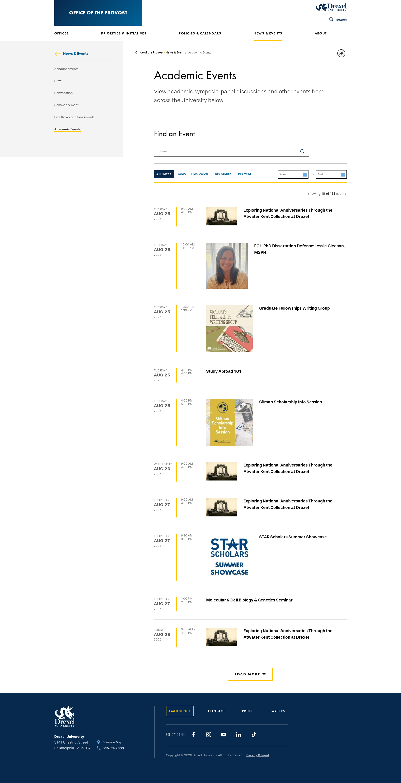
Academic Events (67, 129)
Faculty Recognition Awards (74, 117)
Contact (216, 711)
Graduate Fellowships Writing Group (294, 308)
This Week (199, 174)
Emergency (180, 711)
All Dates (163, 174)
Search (165, 151)
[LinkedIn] (238, 734)
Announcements (66, 69)
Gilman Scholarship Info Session (290, 401)
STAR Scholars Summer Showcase (293, 536)
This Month (222, 174)
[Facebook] (193, 734)
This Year (243, 174)
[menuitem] (71, 33)
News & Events (76, 53)
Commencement (66, 105)
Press (247, 711)
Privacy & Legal (257, 755)
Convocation (63, 93)
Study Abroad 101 (223, 371)
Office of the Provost (98, 12)
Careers (277, 711)
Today (181, 174)
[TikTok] (253, 734)
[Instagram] (208, 734)
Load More (247, 674)
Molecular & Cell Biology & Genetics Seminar (249, 600)
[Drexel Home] (331, 7)
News (58, 81)
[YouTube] (223, 734)
